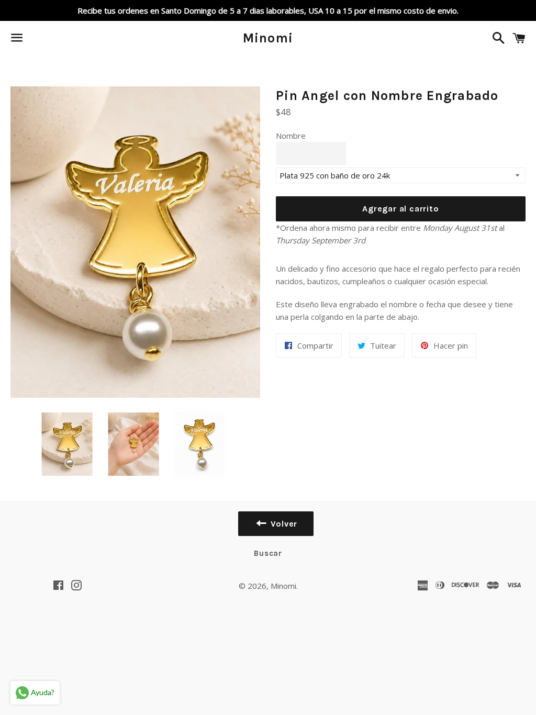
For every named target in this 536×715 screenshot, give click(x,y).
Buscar (268, 553)
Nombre (291, 135)
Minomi (268, 38)
